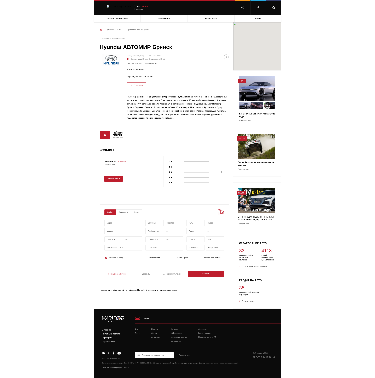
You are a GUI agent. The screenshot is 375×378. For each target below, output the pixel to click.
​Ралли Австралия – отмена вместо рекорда (256, 163)
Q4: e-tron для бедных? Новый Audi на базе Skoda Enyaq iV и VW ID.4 (256, 218)
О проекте (106, 330)
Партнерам (107, 338)
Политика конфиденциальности (115, 368)
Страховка (202, 329)
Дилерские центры (179, 337)
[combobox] (123, 223)
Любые (110, 212)
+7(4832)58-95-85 (135, 69)
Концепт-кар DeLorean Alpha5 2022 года (257, 115)
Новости (154, 329)
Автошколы (176, 341)
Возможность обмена (212, 258)
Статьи (154, 333)
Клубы (258, 19)
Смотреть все (245, 121)
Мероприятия (164, 19)
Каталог (174, 329)
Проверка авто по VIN (207, 337)
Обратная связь (109, 342)
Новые (136, 212)
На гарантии (154, 258)
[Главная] (101, 30)
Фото (137, 329)
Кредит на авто (204, 333)
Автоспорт (155, 337)
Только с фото (182, 258)
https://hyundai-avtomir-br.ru (140, 76)
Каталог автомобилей (117, 19)
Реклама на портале (111, 334)
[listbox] (215, 223)
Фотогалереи (211, 19)
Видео (137, 333)
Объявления (176, 333)
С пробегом (123, 212)
